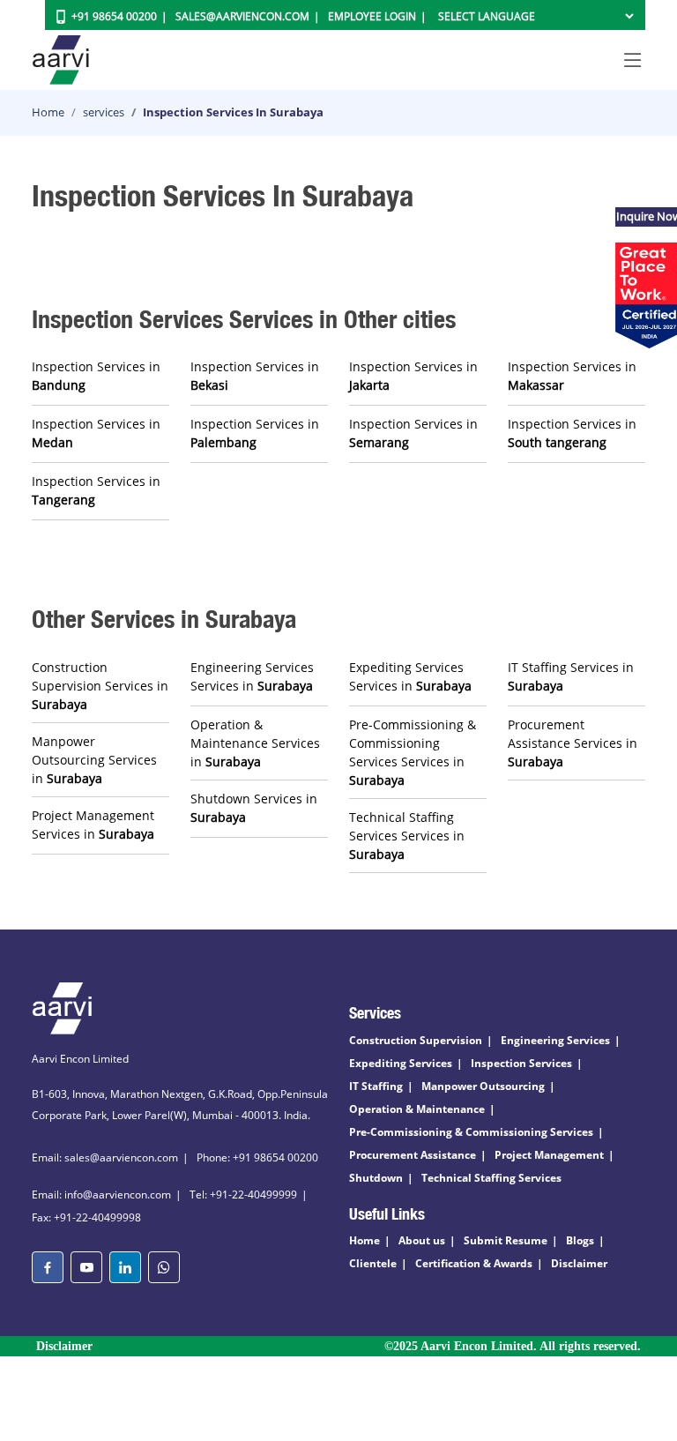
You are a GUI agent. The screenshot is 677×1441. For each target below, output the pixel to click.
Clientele (373, 1263)
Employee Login (372, 16)
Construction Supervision (415, 1040)
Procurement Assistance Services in (572, 743)
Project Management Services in (93, 824)
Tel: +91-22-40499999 (243, 1194)
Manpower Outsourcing (483, 1086)
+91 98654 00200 (114, 16)
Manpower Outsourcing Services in (94, 760)
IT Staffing (376, 1086)
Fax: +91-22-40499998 (86, 1217)
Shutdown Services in (253, 807)
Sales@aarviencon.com (242, 16)
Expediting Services (400, 1063)
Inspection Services (521, 1063)
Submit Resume (505, 1240)
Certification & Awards (473, 1263)
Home (48, 112)
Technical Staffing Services (491, 1177)
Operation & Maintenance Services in (255, 743)
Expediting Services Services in (410, 676)
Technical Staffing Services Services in (407, 835)
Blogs (580, 1240)
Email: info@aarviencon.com (101, 1194)
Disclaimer (579, 1263)
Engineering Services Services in (252, 676)
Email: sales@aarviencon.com (105, 1157)
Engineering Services (555, 1040)
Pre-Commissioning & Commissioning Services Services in (412, 752)
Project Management (549, 1154)
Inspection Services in (96, 375)
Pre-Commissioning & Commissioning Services (471, 1131)
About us (421, 1240)
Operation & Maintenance (417, 1108)
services (103, 112)
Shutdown (376, 1177)
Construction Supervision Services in (100, 686)
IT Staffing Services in (571, 676)
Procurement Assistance (412, 1154)
